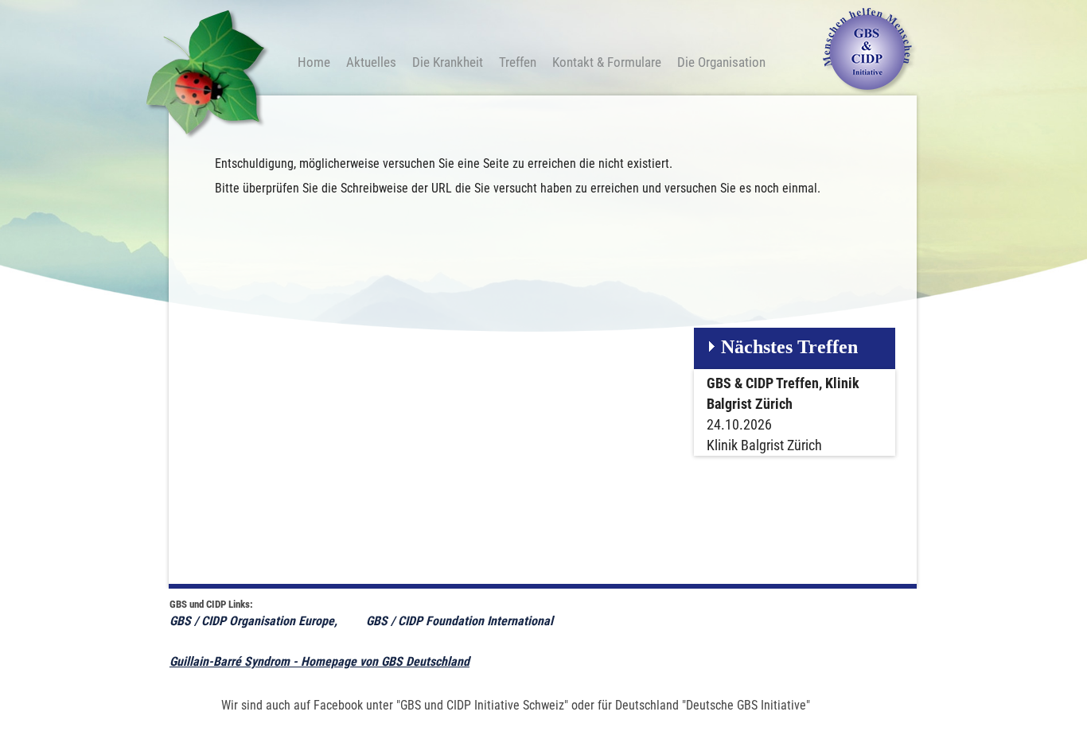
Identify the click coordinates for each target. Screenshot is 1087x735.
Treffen (517, 62)
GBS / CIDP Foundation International (461, 620)
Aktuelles (371, 62)
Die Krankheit (447, 62)
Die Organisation (721, 62)
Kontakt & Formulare (606, 62)
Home (314, 62)
